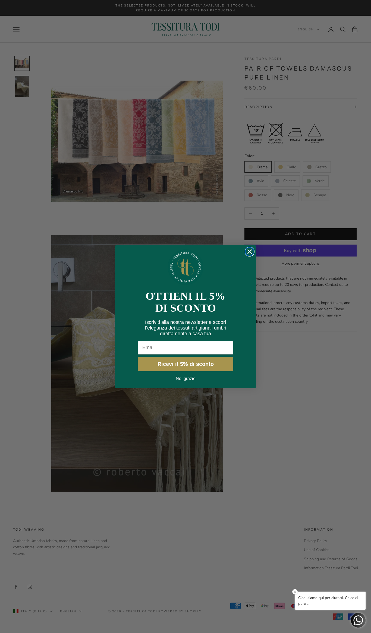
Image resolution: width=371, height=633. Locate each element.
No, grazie (186, 378)
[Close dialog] (249, 251)
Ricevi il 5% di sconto (186, 364)
